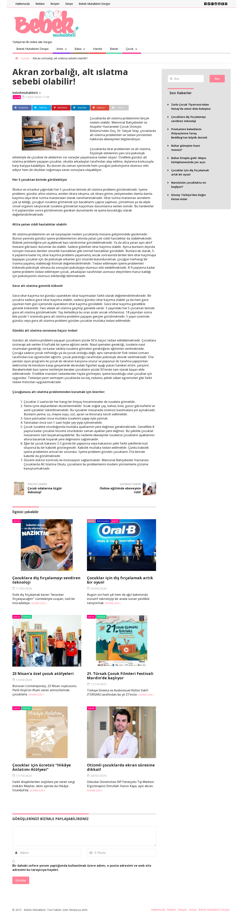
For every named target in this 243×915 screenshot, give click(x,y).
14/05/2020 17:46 (37, 97)
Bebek (114, 49)
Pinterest (62, 107)
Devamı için (38, 603)
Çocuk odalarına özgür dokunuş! (45, 490)
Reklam (40, 3)
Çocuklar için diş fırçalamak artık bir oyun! (120, 580)
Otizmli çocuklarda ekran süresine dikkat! (121, 767)
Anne (59, 49)
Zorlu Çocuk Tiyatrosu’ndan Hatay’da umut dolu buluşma (191, 106)
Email (121, 107)
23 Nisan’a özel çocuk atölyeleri (43, 673)
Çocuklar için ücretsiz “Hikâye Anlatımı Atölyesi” (41, 767)
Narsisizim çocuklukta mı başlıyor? (188, 185)
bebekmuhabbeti (25, 93)
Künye (69, 3)
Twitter (43, 107)
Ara (217, 79)
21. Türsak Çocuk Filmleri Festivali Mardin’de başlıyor (120, 675)
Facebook (23, 107)
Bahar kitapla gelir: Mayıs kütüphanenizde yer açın (188, 160)
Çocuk (129, 49)
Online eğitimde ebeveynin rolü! (120, 490)
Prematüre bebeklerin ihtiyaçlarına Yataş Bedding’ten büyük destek (189, 133)
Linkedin (81, 107)
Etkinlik (26, 617)
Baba (78, 49)
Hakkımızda (22, 3)
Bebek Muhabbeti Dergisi (94, 3)
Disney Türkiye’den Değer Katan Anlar (188, 197)
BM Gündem (103, 521)
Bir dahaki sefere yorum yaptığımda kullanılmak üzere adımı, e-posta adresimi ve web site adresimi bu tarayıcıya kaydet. (81, 867)
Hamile (97, 49)
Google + (101, 107)
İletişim (54, 3)
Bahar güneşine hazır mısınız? (185, 148)
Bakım (91, 521)
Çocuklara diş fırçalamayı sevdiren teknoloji (46, 580)
